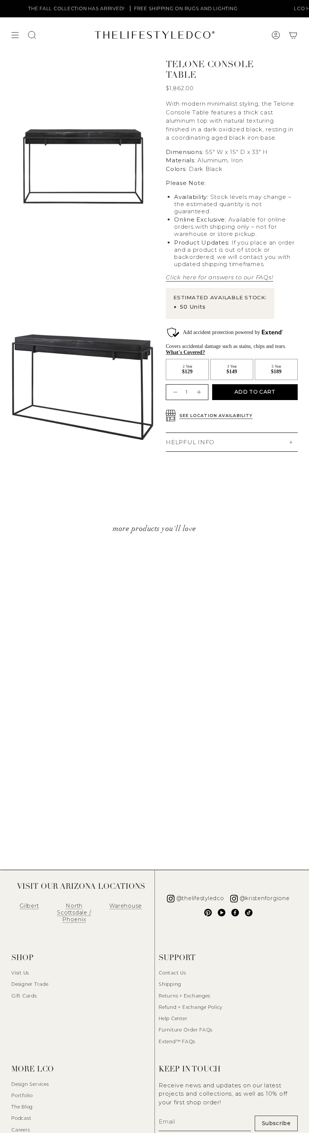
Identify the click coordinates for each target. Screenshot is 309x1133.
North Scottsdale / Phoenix (74, 912)
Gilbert (29, 905)
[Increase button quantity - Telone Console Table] (199, 392)
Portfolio (22, 1095)
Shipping (170, 984)
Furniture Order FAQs (186, 1030)
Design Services (30, 1084)
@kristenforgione (265, 898)
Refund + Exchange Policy (190, 1007)
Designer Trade (30, 984)
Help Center (173, 1018)
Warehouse (125, 905)
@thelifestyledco (200, 898)
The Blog (22, 1107)
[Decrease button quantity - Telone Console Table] (174, 392)
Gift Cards (24, 996)
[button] (293, 35)
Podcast (21, 1118)
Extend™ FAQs (177, 1041)
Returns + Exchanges (184, 996)
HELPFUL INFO (190, 442)
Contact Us (172, 973)
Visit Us (20, 973)
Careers (20, 1130)
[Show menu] (15, 35)
